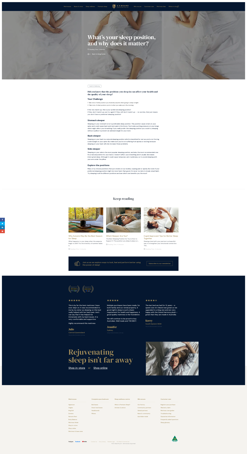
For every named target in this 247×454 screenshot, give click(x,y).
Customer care (149, 6)
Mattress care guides (167, 410)
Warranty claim (165, 408)
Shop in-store (77, 368)
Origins (71, 408)
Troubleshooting (166, 413)
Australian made (143, 416)
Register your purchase (168, 405)
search (178, 6)
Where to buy (173, 6)
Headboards (95, 410)
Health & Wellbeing (94, 86)
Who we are (137, 6)
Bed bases (95, 405)
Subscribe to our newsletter (160, 263)
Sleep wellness (90, 6)
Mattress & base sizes (76, 431)
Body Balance (73, 419)
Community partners (144, 408)
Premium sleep (102, 6)
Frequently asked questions (169, 419)
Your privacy (102, 441)
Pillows (94, 413)
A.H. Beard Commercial (123, 441)
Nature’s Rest (73, 416)
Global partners (143, 410)
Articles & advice (120, 408)
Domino (71, 413)
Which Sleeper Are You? (117, 236)
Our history (141, 405)
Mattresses (67, 6)
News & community (144, 413)
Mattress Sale (161, 6)
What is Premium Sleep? (122, 405)
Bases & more (78, 6)
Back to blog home (98, 54)
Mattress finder (73, 422)
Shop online (100, 368)
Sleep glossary (165, 422)
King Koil (71, 410)
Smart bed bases (97, 408)
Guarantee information (168, 416)
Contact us (94, 441)
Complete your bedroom (100, 399)
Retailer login (111, 441)
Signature (72, 405)
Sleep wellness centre (122, 399)
